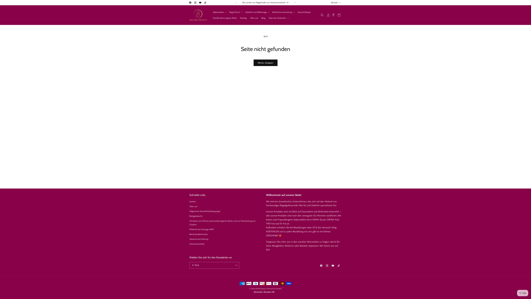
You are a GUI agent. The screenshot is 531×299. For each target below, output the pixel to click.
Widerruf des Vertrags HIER (201, 229)
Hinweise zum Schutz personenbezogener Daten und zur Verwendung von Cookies (222, 223)
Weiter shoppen (265, 63)
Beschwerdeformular (198, 234)
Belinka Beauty (261, 289)
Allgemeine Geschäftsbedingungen (205, 211)
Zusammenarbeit (197, 244)
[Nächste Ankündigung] (295, 2)
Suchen (192, 201)
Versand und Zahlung (198, 239)
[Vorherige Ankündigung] (236, 2)
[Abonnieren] (236, 265)
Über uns (193, 206)
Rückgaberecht (195, 216)
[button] (219, 12)
